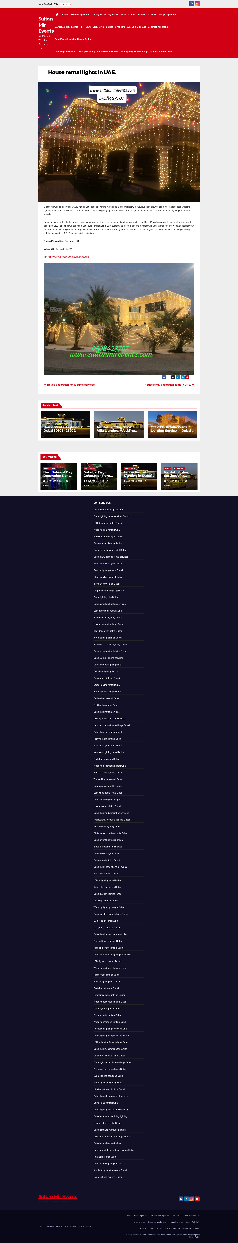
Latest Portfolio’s (115, 27)
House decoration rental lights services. (71, 384)
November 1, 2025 (95, 481)
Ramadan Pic (128, 14)
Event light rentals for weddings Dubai (113, 1062)
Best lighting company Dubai (108, 941)
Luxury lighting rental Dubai (107, 1123)
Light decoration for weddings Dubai (112, 725)
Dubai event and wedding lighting (110, 1116)
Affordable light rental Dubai (108, 638)
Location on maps (158, 27)
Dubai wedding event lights (107, 799)
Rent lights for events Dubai (107, 887)
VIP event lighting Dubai (106, 874)
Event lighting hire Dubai (106, 597)
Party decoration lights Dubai (108, 536)
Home (65, 14)
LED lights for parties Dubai (107, 961)
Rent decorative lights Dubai (108, 563)
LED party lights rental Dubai (108, 611)
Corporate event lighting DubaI (109, 590)
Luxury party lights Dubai (106, 921)
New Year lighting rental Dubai (109, 752)
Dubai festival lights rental (107, 853)
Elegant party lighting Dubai (107, 1015)
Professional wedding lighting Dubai (112, 820)
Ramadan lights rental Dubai (108, 745)
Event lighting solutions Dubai (109, 1076)
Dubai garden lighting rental (107, 894)
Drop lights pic (168, 14)
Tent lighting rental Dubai (106, 705)
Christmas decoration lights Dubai (111, 833)
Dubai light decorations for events (110, 1049)
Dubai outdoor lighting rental (108, 665)
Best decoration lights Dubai (108, 631)
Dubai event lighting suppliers (108, 840)
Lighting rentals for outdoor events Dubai (114, 1150)
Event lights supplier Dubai (107, 1008)
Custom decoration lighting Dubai (110, 651)
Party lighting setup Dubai (106, 759)
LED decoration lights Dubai (108, 523)
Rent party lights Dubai (105, 1157)
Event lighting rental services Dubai (111, 516)
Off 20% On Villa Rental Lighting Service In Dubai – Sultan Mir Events (172, 430)
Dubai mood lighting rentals (107, 1163)
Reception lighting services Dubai (110, 1029)
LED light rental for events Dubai (110, 718)
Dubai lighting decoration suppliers (111, 934)
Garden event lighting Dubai (108, 617)
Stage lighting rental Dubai (107, 685)
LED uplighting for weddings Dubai (111, 1042)
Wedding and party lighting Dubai (110, 968)
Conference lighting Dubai (107, 678)
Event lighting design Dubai (107, 691)
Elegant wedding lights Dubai (108, 847)
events (168, 468)
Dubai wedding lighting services (110, 604)
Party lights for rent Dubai (106, 988)
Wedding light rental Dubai (107, 530)
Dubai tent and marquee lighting (110, 1130)
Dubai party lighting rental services (111, 557)
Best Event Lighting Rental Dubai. (73, 39)
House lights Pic (80, 14)
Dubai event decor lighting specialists (112, 954)
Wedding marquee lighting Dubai (110, 1022)
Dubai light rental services (107, 712)
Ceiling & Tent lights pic (105, 14)
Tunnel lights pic (94, 27)
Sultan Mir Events (57, 1196)
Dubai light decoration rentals (108, 732)
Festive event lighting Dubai (108, 739)
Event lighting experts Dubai (108, 1177)
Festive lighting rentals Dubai (108, 570)
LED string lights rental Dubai (108, 793)
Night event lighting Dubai (107, 975)
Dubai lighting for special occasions (111, 1035)
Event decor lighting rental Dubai (110, 550)
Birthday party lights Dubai (107, 584)
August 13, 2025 (175, 481)
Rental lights (49, 468)
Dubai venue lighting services (108, 658)
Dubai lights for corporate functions (111, 1096)
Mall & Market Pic (147, 14)
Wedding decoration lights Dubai (110, 766)
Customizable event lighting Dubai (111, 914)
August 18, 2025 (134, 481)
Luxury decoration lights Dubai (109, 624)
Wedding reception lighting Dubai (110, 1002)
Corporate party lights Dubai (108, 786)
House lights (130, 468)
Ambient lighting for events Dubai (110, 1170)
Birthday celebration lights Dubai (110, 1069)
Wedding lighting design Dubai (109, 907)
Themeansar (86, 1226)
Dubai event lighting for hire (107, 1143)
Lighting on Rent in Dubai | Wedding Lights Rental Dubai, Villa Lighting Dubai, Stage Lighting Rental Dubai (114, 51)
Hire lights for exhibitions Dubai (109, 1089)
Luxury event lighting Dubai (107, 806)
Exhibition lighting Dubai (106, 671)
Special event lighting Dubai (108, 772)
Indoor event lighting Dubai (107, 826)
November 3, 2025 (55, 481)
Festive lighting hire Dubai (107, 981)
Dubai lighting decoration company (111, 1109)
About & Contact (136, 27)
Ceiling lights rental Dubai (107, 698)
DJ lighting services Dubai (107, 927)
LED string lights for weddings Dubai (112, 1136)
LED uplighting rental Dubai (107, 880)
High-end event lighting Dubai (109, 948)
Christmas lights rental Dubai (108, 577)
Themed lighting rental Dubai (108, 779)
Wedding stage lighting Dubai (108, 1082)
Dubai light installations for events (110, 867)
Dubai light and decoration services (111, 813)
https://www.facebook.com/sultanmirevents (68, 257)
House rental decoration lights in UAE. (168, 384)
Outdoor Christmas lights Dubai (109, 1056)
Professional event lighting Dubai (110, 644)
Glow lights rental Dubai (106, 900)
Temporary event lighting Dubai (109, 995)
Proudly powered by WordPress (51, 1226)
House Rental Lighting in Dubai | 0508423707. (63, 429)
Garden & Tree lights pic (68, 27)
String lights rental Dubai (106, 1103)
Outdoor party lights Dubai (107, 860)
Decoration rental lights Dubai (108, 509)
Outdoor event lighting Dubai (108, 543)
